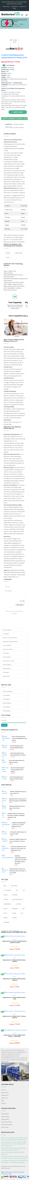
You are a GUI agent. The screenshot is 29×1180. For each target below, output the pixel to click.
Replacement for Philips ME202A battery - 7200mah (14, 960)
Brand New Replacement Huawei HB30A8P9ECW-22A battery (19, 738)
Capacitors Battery (8, 649)
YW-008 (6, 899)
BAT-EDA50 (14, 885)
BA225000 (14, 908)
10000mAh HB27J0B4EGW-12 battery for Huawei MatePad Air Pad (19, 824)
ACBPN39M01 (7, 904)
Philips (21, 24)
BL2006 (14, 913)
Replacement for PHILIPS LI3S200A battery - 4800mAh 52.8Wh (14, 941)
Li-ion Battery (6, 695)
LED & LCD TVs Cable (8, 661)
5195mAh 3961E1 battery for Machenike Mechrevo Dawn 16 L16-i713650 (17, 870)
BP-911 (5, 913)
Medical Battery (7, 664)
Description (8, 124)
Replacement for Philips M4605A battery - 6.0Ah (14, 998)
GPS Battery (6, 653)
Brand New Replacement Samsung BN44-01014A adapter (17, 769)
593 (17, 890)
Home (5, 24)
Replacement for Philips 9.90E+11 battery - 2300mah (14, 1017)
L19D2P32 (18, 904)
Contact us (4, 86)
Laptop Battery (13, 24)
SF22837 (14, 917)
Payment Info (23, 6)
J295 (23, 908)
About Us (3, 1090)
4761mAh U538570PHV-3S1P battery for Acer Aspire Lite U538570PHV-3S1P (18, 848)
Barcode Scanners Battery (10, 637)
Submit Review (20, 604)
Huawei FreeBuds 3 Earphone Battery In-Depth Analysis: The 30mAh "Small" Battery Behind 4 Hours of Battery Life (13, 1144)
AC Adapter (6, 634)
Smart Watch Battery (6, 1124)
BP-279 (5, 908)
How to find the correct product (14, 127)
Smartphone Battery (6, 1122)
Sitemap (3, 1103)
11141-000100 (7, 890)
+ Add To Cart (17, 112)
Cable (4, 885)
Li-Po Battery (6, 699)
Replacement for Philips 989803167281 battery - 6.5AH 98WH (14, 1035)
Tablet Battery (5, 1114)
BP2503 (6, 895)
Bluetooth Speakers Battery (10, 641)
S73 (24, 890)
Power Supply (5, 1127)
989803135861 (19, 253)
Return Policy (6, 6)
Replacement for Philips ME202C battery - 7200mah (14, 979)
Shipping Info (4, 1095)
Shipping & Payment (18, 124)
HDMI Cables (6, 676)
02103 (7, 257)
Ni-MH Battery (7, 711)
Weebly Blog (8, 1172)
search (4, 725)
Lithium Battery (7, 703)
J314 (22, 913)
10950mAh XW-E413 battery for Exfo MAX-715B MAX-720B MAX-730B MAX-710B (16, 815)
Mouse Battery (7, 668)
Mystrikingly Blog (18, 1172)
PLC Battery (6, 672)
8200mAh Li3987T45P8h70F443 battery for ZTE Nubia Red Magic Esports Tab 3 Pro (21, 859)
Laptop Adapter (7, 630)
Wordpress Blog (6, 1174)
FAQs (2, 1100)
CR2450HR (6, 922)
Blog (14, 8)
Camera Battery (7, 645)
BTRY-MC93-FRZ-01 (17, 899)
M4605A (8, 253)
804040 (5, 917)
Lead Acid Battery (7, 691)
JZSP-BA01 (15, 895)
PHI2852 (12, 69)
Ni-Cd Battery (6, 707)
